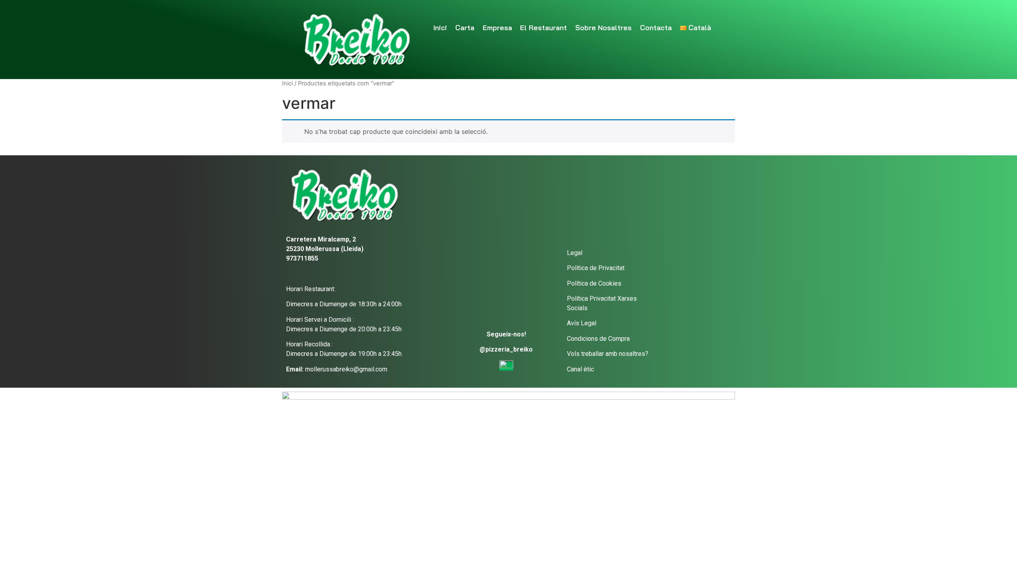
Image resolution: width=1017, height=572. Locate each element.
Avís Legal (581, 323)
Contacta (656, 27)
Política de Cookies (594, 283)
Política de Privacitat (596, 268)
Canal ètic (580, 369)
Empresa (497, 27)
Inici (440, 27)
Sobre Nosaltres (603, 27)
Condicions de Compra (598, 338)
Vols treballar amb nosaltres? (607, 354)
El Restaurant (543, 27)
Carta (464, 27)
